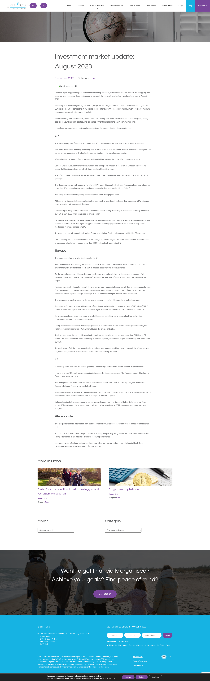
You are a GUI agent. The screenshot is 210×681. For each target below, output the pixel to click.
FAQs (181, 6)
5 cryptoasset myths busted (124, 489)
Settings (155, 677)
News (93, 78)
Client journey (134, 6)
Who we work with (97, 6)
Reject (141, 677)
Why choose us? (116, 6)
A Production (166, 657)
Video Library (167, 6)
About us (80, 6)
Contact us (202, 6)
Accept (128, 677)
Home (69, 6)
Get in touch (105, 594)
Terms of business (140, 661)
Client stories (151, 6)
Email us (72, 634)
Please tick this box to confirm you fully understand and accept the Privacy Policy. (140, 645)
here (112, 659)
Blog (190, 6)
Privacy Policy (124, 641)
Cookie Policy (138, 665)
